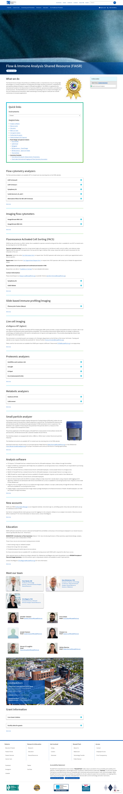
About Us (76, 748)
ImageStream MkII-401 (15, 224)
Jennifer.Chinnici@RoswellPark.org (56, 276)
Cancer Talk (81, 2)
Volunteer (53, 755)
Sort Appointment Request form (32, 260)
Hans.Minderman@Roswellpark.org (16, 446)
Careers (64, 2)
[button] (114, 2)
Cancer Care (16, 7)
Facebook (8, 765)
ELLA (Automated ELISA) (15, 376)
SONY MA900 (12, 285)
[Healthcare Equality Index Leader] (37, 791)
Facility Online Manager (21, 507)
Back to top (8, 204)
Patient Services (9, 755)
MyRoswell (103, 7)
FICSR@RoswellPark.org (63, 343)
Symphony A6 (12, 281)
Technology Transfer (79, 755)
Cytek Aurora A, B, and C (15, 194)
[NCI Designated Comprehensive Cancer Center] (86, 791)
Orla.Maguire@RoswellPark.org (26, 560)
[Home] (11, 4)
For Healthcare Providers (56, 7)
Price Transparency (102, 755)
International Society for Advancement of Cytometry (26, 157)
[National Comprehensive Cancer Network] (61, 791)
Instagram (8, 769)
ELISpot (10, 371)
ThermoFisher (15, 153)
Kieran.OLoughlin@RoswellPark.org (29, 650)
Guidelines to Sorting (26, 269)
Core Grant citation (14, 717)
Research (38, 7)
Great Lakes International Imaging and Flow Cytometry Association (29, 159)
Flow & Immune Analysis (98, 86)
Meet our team (11, 71)
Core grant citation (15, 133)
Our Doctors (58, 2)
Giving (52, 748)
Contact (99, 748)
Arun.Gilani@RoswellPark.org (71, 618)
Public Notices (77, 759)
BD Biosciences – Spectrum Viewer (21, 150)
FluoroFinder (15, 141)
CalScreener (12, 401)
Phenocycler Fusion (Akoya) (17, 306)
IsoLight (10, 367)
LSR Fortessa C (12, 185)
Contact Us (69, 2)
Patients (9, 7)
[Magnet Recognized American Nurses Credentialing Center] (13, 791)
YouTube (29, 769)
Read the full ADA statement (57, 778)
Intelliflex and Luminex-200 (17, 362)
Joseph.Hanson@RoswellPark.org (33, 634)
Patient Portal (9, 751)
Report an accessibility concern (72, 778)
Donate (87, 2)
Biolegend (14, 146)
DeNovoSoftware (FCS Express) (18, 137)
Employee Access (101, 751)
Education (45, 7)
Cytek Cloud (15, 144)
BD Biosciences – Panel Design (20, 148)
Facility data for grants (16, 135)
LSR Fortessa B (12, 180)
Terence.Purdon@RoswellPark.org (54, 340)
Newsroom (77, 751)
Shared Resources (102, 83)
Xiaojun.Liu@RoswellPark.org (27, 276)
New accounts (14, 126)
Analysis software (15, 124)
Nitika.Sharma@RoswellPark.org (56, 444)
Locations (76, 2)
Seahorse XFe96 (13, 397)
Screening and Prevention (28, 7)
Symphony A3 (12, 189)
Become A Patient (10, 748)
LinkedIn (7, 773)
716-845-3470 (23, 698)
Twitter (29, 765)
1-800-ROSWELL (113, 7)
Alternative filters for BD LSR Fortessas (20, 199)
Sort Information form (28, 255)
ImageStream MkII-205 (15, 219)
